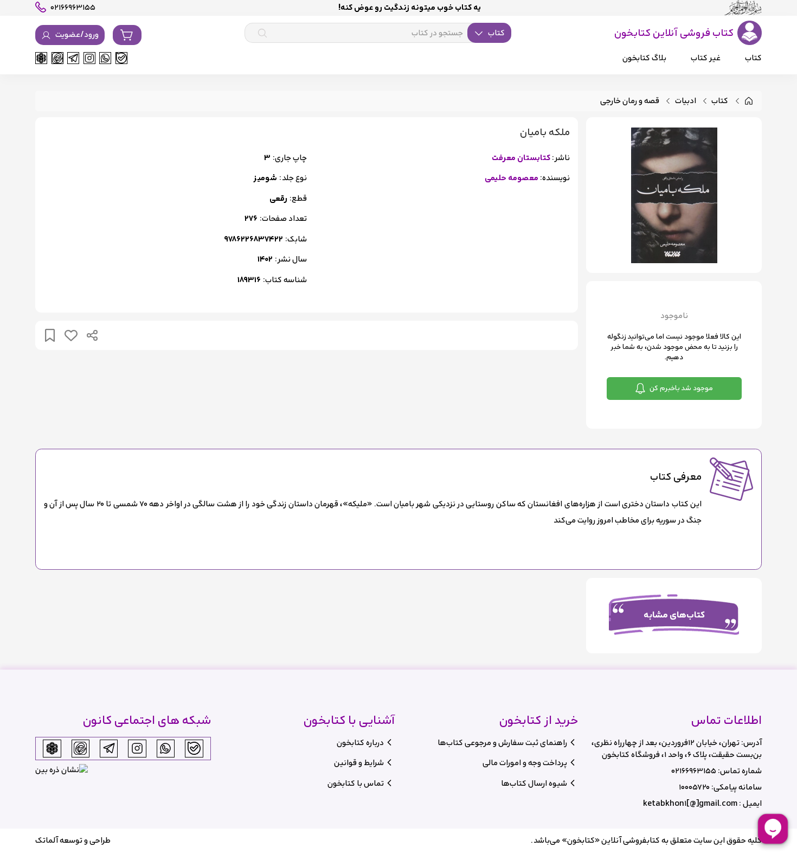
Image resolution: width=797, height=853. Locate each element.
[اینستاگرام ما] (89, 58)
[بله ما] (121, 58)
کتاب (719, 101)
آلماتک (46, 840)
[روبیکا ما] (41, 58)
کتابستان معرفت (521, 158)
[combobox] (377, 33)
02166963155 (693, 771)
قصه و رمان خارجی (629, 101)
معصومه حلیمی (511, 178)
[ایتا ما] (57, 58)
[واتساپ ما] (105, 58)
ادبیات (685, 101)
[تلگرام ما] (73, 58)
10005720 (694, 787)
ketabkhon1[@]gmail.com (690, 803)
